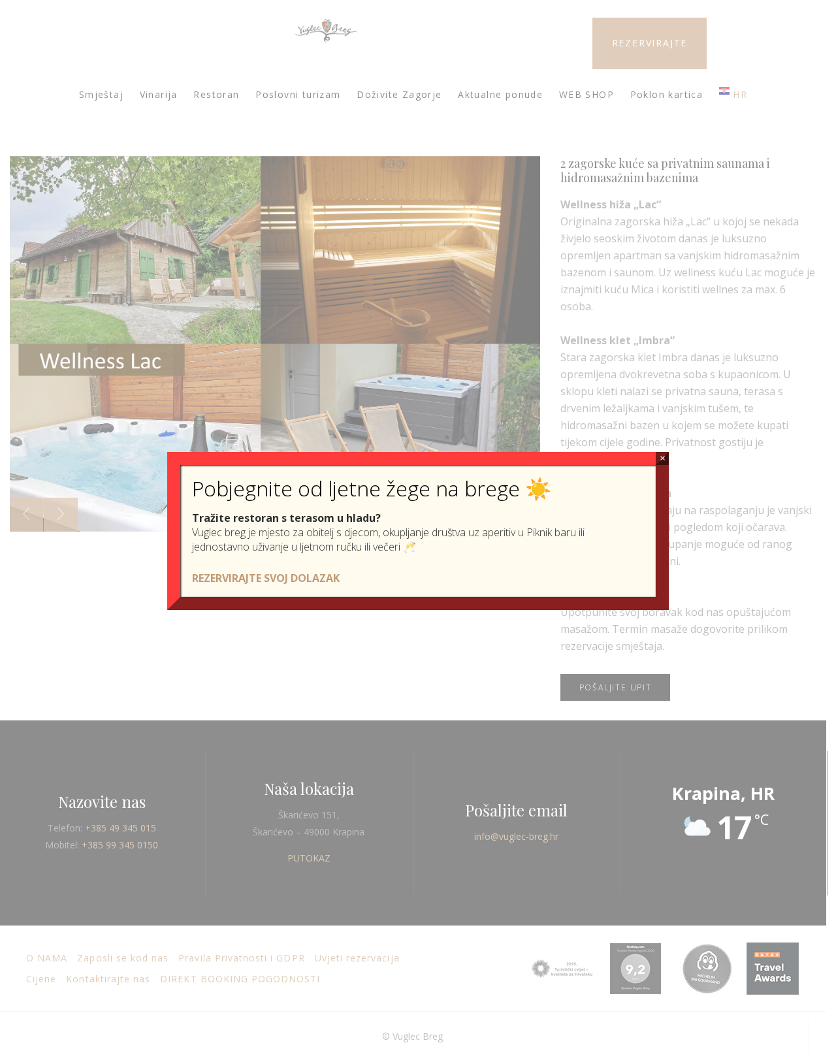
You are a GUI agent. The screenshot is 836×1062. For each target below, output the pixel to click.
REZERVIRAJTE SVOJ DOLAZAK (266, 578)
